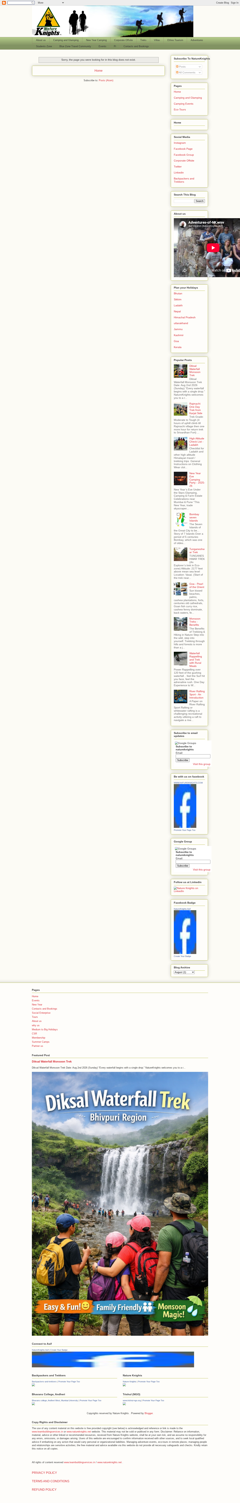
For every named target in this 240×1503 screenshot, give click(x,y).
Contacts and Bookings (136, 46)
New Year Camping (96, 40)
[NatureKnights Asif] (185, 953)
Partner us (37, 1046)
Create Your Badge (182, 956)
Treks (143, 40)
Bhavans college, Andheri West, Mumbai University (55, 1400)
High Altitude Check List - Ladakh (196, 441)
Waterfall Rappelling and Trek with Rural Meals (195, 659)
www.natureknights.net (79, 1431)
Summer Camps (41, 1041)
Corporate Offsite (123, 40)
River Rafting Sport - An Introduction (197, 694)
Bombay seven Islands (194, 517)
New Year (37, 1004)
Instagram (180, 142)
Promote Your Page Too (184, 830)
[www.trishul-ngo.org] (124, 1404)
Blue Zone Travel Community (75, 46)
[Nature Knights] (124, 1385)
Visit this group (201, 764)
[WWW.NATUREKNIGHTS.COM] (185, 826)
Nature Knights (129, 1381)
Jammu (178, 329)
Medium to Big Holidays (45, 1029)
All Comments (186, 72)
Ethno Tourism (175, 40)
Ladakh (178, 305)
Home (98, 70)
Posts (182, 66)
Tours (35, 1017)
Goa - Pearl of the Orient (196, 585)
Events (102, 46)
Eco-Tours (180, 109)
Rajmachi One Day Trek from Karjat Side (195, 408)
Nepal (177, 311)
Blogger (149, 1413)
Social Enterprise (41, 1012)
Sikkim (178, 299)
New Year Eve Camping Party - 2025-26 (197, 479)
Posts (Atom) (106, 80)
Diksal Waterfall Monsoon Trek (194, 370)
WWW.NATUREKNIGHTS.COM (188, 783)
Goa (176, 341)
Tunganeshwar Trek (197, 551)
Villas (157, 40)
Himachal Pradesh (185, 317)
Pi (115, 46)
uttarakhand (181, 323)
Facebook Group (184, 154)
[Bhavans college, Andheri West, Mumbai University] (33, 1404)
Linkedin (179, 172)
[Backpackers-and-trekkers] (33, 1385)
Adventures (197, 40)
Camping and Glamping (66, 40)
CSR (34, 1033)
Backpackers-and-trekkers (44, 1381)
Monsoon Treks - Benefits (194, 621)
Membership (38, 1037)
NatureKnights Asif (182, 909)
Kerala (178, 347)
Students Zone (44, 46)
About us (41, 40)
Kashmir (179, 335)
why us (36, 1025)
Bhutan (178, 293)
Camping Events (183, 103)
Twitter (178, 166)
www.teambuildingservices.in (47, 1431)
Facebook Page (183, 148)
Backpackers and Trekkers (184, 180)
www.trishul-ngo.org (132, 1400)
